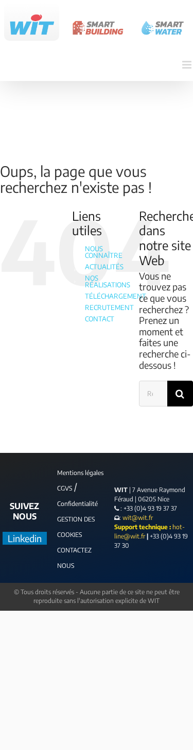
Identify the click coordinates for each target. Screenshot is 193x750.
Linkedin (25, 538)
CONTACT (99, 319)
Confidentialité (77, 504)
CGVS (64, 488)
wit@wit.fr (137, 517)
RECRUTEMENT (109, 307)
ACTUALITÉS (104, 267)
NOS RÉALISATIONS (107, 281)
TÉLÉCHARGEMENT (115, 296)
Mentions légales (80, 473)
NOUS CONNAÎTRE (103, 251)
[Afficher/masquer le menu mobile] (187, 64)
